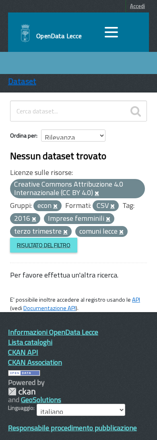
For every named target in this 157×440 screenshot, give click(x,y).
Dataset (22, 81)
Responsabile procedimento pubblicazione (72, 427)
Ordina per (23, 135)
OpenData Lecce (59, 36)
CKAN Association (35, 362)
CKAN (21, 391)
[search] (135, 111)
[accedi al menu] (111, 32)
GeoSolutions (41, 399)
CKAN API (23, 352)
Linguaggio (20, 408)
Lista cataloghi (30, 342)
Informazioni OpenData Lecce (53, 332)
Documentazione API (49, 308)
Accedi (137, 6)
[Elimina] (97, 193)
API (136, 299)
